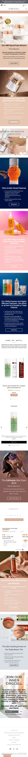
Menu (4, 5)
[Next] (26, 427)
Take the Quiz (14, 498)
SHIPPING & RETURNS (14, 735)
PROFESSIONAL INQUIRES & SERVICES (14, 733)
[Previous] (1, 427)
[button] (14, 12)
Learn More (14, 63)
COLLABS (13, 742)
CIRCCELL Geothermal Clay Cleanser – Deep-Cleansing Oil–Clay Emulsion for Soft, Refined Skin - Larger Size (14, 437)
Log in (23, 6)
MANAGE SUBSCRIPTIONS (14, 744)
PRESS (14, 737)
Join (21, 711)
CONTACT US (14, 730)
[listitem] (12, 541)
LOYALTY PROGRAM (14, 740)
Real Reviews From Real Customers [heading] (9, 529)
